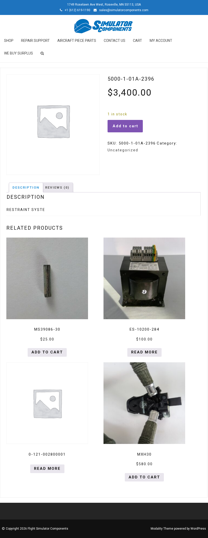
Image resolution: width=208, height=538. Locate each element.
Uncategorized (123, 150)
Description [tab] (26, 187)
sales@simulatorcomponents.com (123, 10)
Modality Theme (162, 528)
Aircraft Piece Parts (76, 41)
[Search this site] (42, 53)
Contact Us (114, 41)
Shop (8, 41)
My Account (161, 41)
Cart (137, 41)
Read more (144, 352)
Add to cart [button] (47, 352)
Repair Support (35, 41)
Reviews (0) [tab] (57, 187)
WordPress (198, 528)
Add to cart (125, 126)
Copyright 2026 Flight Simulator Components (37, 528)
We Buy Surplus (18, 53)
